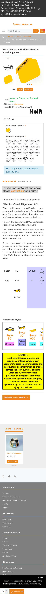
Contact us (18, 104)
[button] (27, 84)
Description (9, 181)
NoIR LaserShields (24, 36)
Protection (28, 89)
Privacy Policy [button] (35, 584)
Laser (20, 89)
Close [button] (40, 577)
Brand (10, 36)
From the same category (18, 428)
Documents (24, 181)
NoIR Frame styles (15, 136)
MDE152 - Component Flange (14, 453)
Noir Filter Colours (15, 125)
